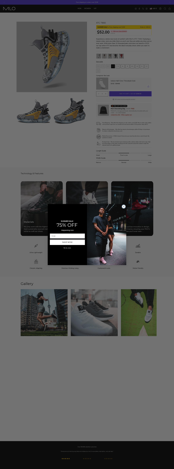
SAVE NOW (67, 242)
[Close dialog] (123, 206)
